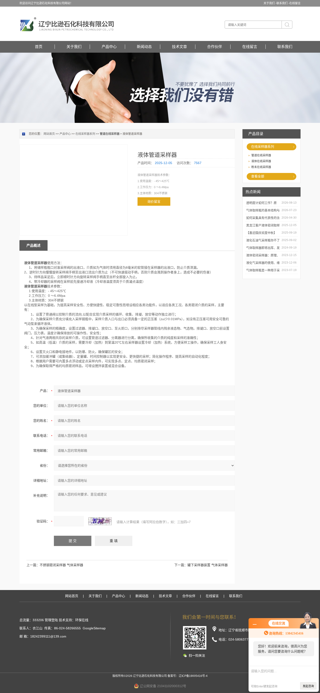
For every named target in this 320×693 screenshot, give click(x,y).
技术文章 (179, 47)
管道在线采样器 (261, 155)
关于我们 (74, 47)
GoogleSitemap (94, 628)
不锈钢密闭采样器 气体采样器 (61, 565)
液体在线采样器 (261, 161)
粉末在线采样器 (261, 167)
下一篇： (180, 565)
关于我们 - (270, 3)
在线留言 (295, 3)
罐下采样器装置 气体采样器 (207, 565)
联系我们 (284, 47)
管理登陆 (51, 620)
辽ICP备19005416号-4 (193, 676)
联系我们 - (282, 3)
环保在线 (81, 620)
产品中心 (109, 47)
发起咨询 (308, 686)
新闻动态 (144, 47)
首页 (38, 47)
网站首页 (49, 134)
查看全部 (257, 176)
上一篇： (33, 565)
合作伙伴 (214, 47)
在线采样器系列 (262, 146)
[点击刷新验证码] (100, 521)
